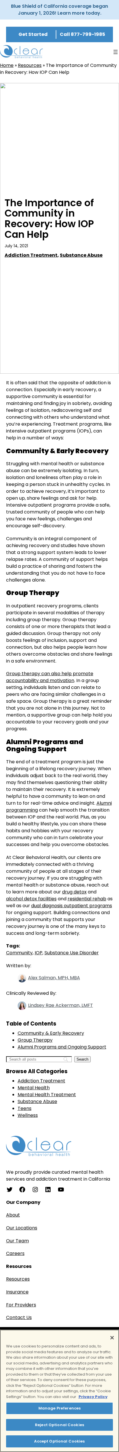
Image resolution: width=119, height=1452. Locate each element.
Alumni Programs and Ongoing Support (62, 1047)
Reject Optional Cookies (59, 1425)
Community (19, 952)
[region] (59, 1391)
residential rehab (87, 898)
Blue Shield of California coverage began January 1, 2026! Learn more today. (59, 9)
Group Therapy (35, 1040)
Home (7, 65)
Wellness (28, 1115)
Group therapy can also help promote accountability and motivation (49, 677)
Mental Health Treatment (47, 1094)
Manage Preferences (59, 1408)
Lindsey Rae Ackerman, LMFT (60, 1005)
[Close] (112, 1337)
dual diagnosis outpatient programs (71, 905)
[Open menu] (115, 52)
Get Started (33, 34)
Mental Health (34, 1087)
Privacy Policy (93, 1396)
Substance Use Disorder (71, 952)
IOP (38, 952)
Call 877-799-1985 (82, 34)
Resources (30, 65)
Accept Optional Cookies (59, 1441)
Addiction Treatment (31, 255)
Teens (24, 1108)
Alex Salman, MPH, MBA (54, 977)
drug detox (74, 892)
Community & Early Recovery (51, 1033)
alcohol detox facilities (31, 898)
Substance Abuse (81, 255)
